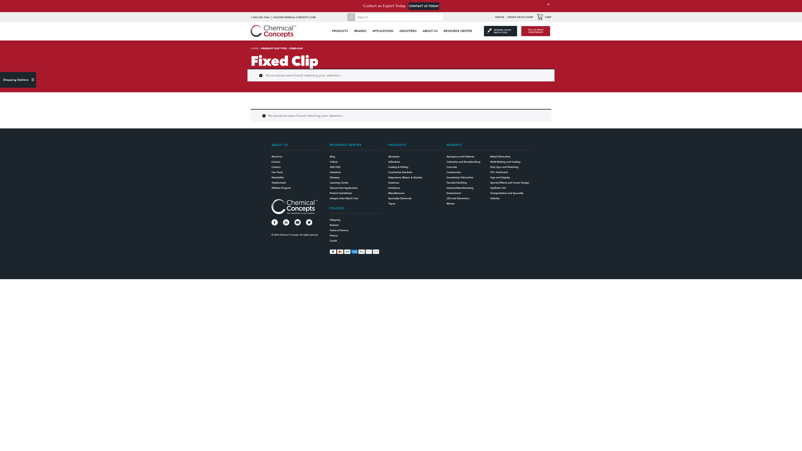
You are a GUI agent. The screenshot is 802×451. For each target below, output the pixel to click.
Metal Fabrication (500, 156)
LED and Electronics (458, 198)
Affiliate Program (281, 188)
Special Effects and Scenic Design (509, 182)
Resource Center (458, 31)
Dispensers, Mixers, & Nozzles (405, 177)
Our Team (277, 172)
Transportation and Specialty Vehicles (506, 195)
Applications (382, 31)
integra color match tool (502, 31)
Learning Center (339, 182)
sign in (499, 17)
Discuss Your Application (344, 188)
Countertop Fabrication (460, 177)
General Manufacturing (460, 188)
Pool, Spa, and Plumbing (504, 167)
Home (254, 48)
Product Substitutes (341, 193)
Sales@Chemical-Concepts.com (294, 17)
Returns (334, 225)
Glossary (334, 177)
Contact (276, 167)
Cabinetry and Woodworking (463, 161)
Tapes (391, 203)
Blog (332, 156)
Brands (360, 31)
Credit (333, 240)
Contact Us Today (424, 6)
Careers (276, 161)
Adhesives (394, 161)
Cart (548, 17)
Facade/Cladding (457, 182)
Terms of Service (339, 230)
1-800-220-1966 (260, 17)
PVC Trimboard (499, 172)
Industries (408, 31)
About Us (430, 31)
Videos (334, 161)
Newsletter (278, 177)
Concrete (452, 167)
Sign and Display (500, 177)
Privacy (334, 235)
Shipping (335, 220)
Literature (335, 172)
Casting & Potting (398, 167)
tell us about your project (536, 31)
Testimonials (279, 182)
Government (454, 193)
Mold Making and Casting (505, 161)
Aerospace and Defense (460, 156)
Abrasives (393, 156)
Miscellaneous (396, 193)
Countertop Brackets (400, 172)
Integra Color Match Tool (344, 198)
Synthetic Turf (498, 188)
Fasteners (393, 182)
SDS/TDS (335, 167)
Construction (454, 172)
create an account (520, 17)
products (340, 31)
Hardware (394, 188)
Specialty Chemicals (399, 198)
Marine (451, 203)
